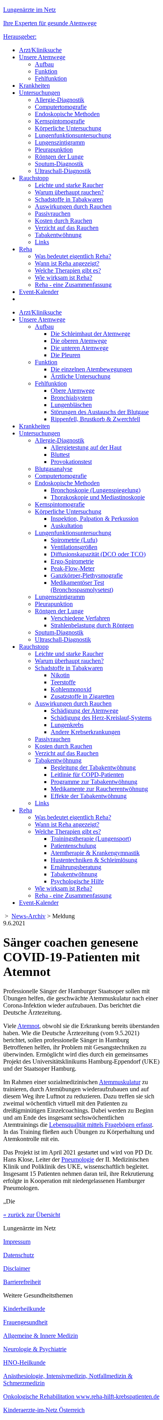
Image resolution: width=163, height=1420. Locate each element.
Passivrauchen (52, 213)
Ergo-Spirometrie (72, 561)
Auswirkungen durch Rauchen (73, 206)
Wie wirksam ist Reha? (63, 277)
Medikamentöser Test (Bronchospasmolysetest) (82, 586)
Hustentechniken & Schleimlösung (94, 860)
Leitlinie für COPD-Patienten (87, 774)
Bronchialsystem (71, 397)
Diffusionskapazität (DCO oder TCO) (98, 554)
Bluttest (60, 454)
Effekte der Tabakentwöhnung (89, 796)
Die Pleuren (65, 355)
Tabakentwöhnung (58, 235)
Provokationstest (71, 461)
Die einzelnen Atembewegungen (91, 369)
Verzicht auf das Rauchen (67, 227)
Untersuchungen (39, 92)
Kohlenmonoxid (71, 689)
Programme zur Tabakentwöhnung (94, 781)
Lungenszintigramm (60, 142)
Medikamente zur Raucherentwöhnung (99, 788)
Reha (25, 249)
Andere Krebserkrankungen (85, 732)
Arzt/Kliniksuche (40, 50)
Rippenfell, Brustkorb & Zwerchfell (95, 419)
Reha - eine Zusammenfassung (73, 284)
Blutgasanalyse (53, 468)
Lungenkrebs (67, 724)
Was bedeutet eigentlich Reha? (73, 256)
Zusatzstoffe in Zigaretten (82, 696)
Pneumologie (77, 1159)
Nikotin (60, 675)
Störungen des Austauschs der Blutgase (100, 412)
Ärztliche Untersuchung (80, 376)
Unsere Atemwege (42, 57)
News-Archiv (28, 916)
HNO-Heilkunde (24, 1362)
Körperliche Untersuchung (68, 128)
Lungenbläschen (71, 404)
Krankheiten (34, 85)
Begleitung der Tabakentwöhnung (93, 767)
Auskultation (67, 525)
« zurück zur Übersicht (31, 1214)
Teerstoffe (63, 682)
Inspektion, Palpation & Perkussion (94, 518)
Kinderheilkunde (24, 1308)
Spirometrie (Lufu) (74, 540)
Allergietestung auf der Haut (86, 447)
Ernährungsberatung (76, 867)
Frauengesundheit (25, 1322)
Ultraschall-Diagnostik (63, 171)
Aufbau (44, 64)
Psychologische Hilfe (77, 881)
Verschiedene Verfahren (80, 618)
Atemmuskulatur (119, 1082)
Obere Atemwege (73, 390)
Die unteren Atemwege (79, 348)
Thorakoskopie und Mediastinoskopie (98, 497)
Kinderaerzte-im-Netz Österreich (44, 1410)
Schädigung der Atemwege (84, 710)
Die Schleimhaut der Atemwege (90, 333)
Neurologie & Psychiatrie (34, 1349)
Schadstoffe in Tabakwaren (69, 199)
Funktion (46, 71)
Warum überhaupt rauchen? (69, 192)
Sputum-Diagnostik (59, 163)
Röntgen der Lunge (59, 156)
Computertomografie (61, 107)
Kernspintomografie (60, 121)
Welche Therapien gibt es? (68, 270)
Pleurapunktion (54, 149)
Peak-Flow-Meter (73, 568)
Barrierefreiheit (22, 1282)
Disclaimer (16, 1268)
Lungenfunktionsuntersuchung (73, 135)
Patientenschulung (73, 845)
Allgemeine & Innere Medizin (40, 1335)
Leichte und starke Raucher (69, 185)
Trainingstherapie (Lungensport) (91, 838)
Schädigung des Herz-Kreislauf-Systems (101, 717)
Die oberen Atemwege (79, 340)
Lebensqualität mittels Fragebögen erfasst (100, 1124)
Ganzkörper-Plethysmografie (87, 575)
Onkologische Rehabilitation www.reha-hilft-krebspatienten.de (81, 1396)
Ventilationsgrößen (74, 547)
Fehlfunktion (51, 78)
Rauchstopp (34, 178)
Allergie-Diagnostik (59, 99)
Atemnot (28, 1026)
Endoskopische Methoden (67, 114)
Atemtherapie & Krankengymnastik (95, 852)
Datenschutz (18, 1255)
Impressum (16, 1241)
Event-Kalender (39, 291)
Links (42, 242)
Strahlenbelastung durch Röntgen (92, 625)
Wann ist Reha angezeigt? (67, 263)
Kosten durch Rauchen (63, 220)
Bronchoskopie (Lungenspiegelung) (95, 490)
